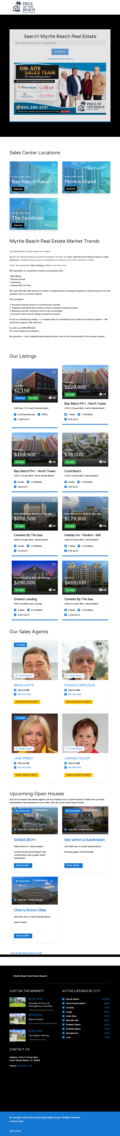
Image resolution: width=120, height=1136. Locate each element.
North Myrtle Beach (75, 1003)
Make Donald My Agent (78, 702)
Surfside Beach (73, 1029)
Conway (70, 1007)
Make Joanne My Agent (78, 775)
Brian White (24, 685)
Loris (68, 1037)
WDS (21, 1121)
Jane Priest (23, 758)
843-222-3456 (74, 694)
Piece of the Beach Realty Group (44, 1117)
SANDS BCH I (25, 840)
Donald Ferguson (79, 685)
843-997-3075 (74, 767)
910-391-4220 (24, 767)
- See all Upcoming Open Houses (26, 953)
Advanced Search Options (60, 59)
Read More (22, 865)
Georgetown (72, 1033)
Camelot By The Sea (28, 535)
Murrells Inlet (72, 1020)
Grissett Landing (25, 599)
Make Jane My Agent (26, 775)
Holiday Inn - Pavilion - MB (82, 535)
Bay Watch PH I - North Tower (85, 403)
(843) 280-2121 (25, 1066)
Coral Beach (72, 471)
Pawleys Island (73, 1024)
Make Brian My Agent (27, 702)
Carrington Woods (39, 1035)
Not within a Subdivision (84, 840)
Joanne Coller (77, 758)
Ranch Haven (36, 1019)
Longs (69, 1012)
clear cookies (15, 1131)
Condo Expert (25, 675)
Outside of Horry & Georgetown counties (40, 1005)
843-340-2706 (24, 694)
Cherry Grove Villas (30, 910)
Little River (71, 1016)
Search (61, 52)
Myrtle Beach (72, 999)
